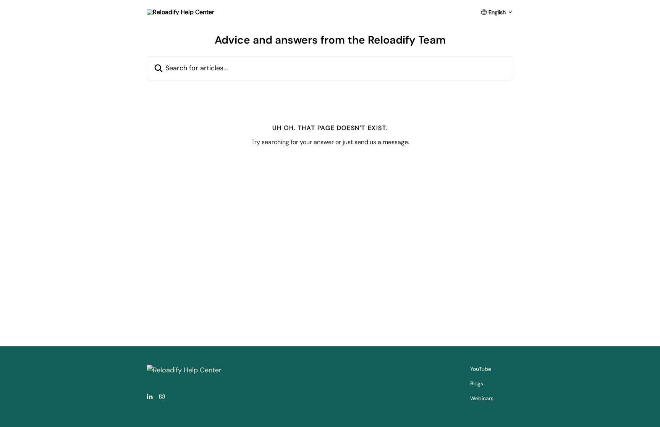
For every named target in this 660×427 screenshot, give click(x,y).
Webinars (481, 398)
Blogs (476, 383)
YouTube (480, 368)
